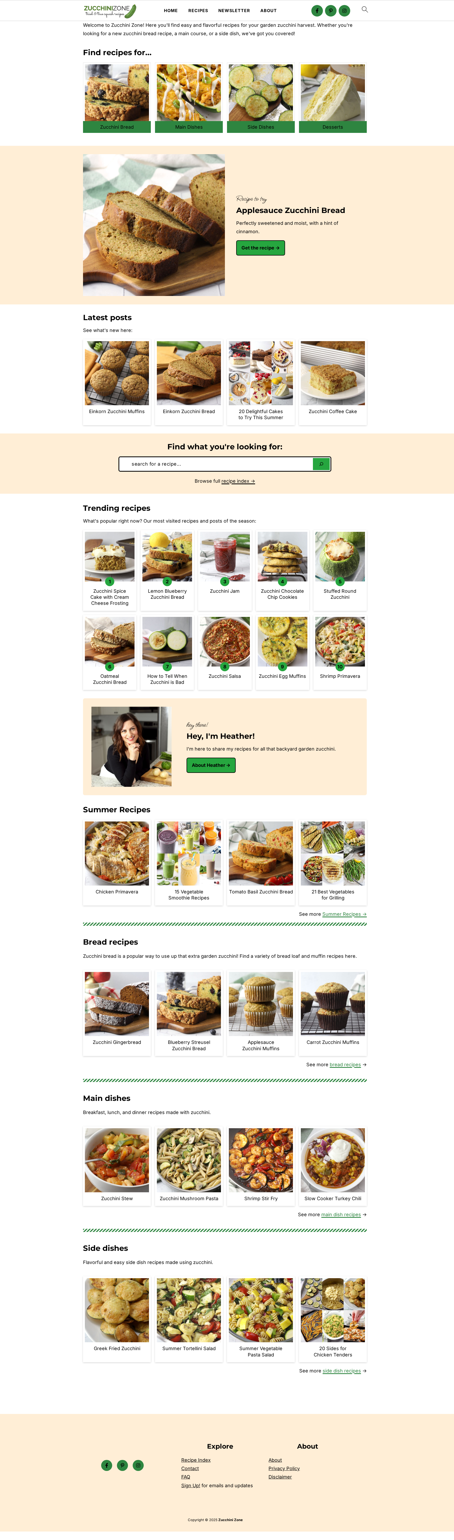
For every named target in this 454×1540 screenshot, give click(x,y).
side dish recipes (342, 1370)
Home (171, 10)
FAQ (185, 1477)
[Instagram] (344, 11)
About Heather (208, 765)
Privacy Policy (284, 1468)
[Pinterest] (331, 11)
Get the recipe (257, 248)
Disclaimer (280, 1477)
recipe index (235, 481)
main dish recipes (341, 1214)
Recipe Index (196, 1460)
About (268, 10)
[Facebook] (317, 11)
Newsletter (234, 10)
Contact (190, 1468)
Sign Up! (190, 1485)
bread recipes (345, 1064)
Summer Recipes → (344, 914)
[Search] (321, 464)
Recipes (198, 10)
